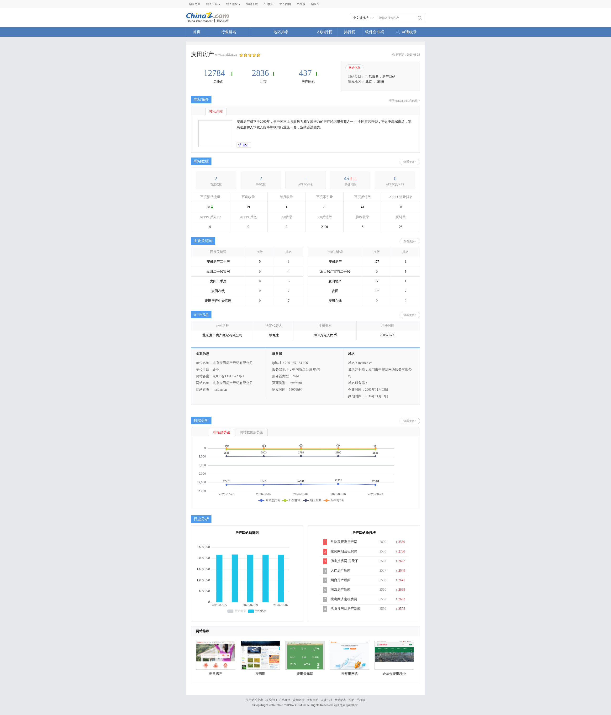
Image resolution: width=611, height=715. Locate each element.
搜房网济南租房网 (344, 599)
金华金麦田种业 (394, 674)
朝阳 (380, 82)
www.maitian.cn (226, 54)
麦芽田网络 (349, 674)
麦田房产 (215, 674)
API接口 (268, 4)
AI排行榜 (324, 32)
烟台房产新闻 (341, 580)
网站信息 (354, 67)
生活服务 (372, 77)
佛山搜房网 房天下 (344, 561)
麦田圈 (260, 674)
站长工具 (212, 4)
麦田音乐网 (305, 674)
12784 (215, 73)
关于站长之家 (254, 700)
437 (305, 73)
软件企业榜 (374, 32)
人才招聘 (326, 700)
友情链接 (299, 700)
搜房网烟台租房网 (344, 551)
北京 (263, 82)
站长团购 (285, 4)
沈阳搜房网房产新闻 (346, 608)
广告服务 (285, 700)
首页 (196, 32)
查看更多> (409, 161)
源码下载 (252, 4)
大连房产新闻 (341, 570)
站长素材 (232, 4)
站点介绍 (216, 111)
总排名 (218, 82)
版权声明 (312, 700)
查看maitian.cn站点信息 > (404, 100)
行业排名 (228, 32)
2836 (260, 73)
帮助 (351, 700)
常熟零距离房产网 (344, 542)
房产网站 (308, 82)
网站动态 (340, 700)
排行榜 (349, 32)
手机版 (361, 700)
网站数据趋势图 (251, 432)
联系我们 (271, 700)
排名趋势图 (221, 432)
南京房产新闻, (341, 589)
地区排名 (281, 32)
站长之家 (194, 4)
